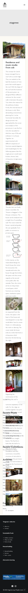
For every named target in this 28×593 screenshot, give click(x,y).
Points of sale (8, 542)
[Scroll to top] (24, 589)
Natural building (7, 546)
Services (7, 553)
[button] (24, 5)
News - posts (8, 555)
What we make (8, 540)
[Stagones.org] (5, 5)
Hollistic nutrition (9, 538)
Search (5, 399)
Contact (7, 528)
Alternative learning (9, 560)
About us (7, 526)
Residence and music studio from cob (12, 65)
